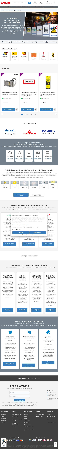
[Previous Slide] (2, 114)
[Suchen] (29, 3)
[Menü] (6, 439)
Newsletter (26, 422)
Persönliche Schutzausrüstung (22, 7)
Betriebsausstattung (39, 7)
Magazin (26, 414)
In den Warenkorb (9, 109)
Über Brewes (4, 414)
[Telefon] (55, 443)
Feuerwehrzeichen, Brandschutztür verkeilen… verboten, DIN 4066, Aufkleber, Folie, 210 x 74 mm (29, 94)
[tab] (22, 114)
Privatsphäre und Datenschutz (51, 417)
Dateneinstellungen (51, 422)
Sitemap (14, 427)
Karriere (2, 416)
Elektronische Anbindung (15, 417)
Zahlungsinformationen (29, 429)
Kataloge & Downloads (17, 420)
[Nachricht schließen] (56, 10)
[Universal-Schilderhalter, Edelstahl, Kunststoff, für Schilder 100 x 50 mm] (10, 82)
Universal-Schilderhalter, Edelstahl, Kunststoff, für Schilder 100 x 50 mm (10, 93)
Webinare (3, 422)
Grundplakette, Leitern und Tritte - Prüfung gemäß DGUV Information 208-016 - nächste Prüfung (47, 94)
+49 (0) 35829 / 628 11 (29, 159)
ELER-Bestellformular (17, 414)
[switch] (4, 446)
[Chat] (55, 445)
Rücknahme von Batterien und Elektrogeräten (15, 423)
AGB (48, 420)
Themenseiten (27, 420)
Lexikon (25, 416)
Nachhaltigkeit (4, 420)
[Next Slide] (56, 114)
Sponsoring (3, 418)
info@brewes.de (39, 416)
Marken (51, 7)
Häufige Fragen (27, 424)
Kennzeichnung (6, 7)
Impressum (49, 414)
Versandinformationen (29, 427)
